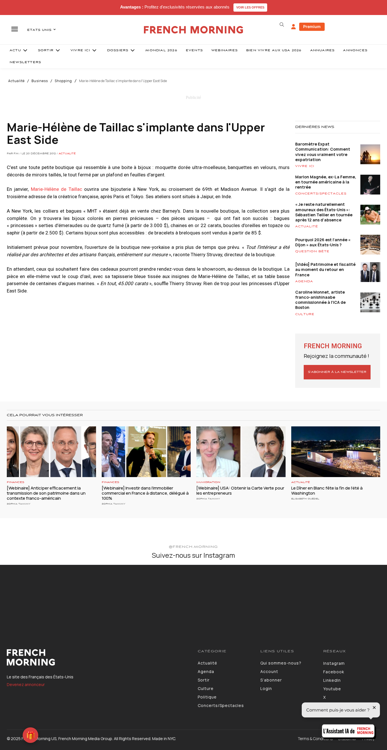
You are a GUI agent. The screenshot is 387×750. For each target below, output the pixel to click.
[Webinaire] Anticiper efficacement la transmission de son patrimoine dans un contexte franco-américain (46, 493)
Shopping (63, 81)
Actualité (16, 81)
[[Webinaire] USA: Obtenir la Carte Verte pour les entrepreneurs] (241, 451)
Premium (312, 26)
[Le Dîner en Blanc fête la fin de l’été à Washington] (335, 451)
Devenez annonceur (26, 684)
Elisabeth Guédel (305, 498)
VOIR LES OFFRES (250, 7)
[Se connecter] (293, 26)
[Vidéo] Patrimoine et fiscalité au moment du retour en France (325, 269)
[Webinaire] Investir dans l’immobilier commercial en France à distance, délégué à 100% (145, 493)
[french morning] (193, 30)
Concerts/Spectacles (320, 193)
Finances (15, 482)
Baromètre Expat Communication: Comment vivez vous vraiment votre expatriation (322, 151)
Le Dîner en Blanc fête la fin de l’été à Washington (327, 490)
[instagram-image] (31, 596)
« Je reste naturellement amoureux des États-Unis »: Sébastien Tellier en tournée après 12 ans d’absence (323, 212)
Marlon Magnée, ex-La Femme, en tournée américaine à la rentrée (325, 182)
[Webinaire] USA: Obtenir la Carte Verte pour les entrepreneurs (240, 490)
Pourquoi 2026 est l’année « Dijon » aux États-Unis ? (322, 242)
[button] (282, 24)
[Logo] (98, 657)
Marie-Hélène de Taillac (56, 189)
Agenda (304, 281)
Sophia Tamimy (18, 504)
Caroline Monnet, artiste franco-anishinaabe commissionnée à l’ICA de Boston (320, 299)
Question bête (312, 251)
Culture (304, 314)
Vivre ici (304, 166)
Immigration (208, 482)
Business (39, 81)
